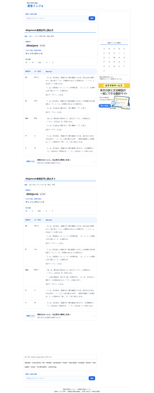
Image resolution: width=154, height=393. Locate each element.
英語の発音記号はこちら (106, 77)
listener (88, 363)
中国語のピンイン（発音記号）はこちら (111, 79)
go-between (57, 363)
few (43, 363)
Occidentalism (42, 367)
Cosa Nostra (36, 363)
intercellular (73, 363)
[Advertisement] (84, 4)
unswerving (52, 367)
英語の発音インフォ (69, 389)
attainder (28, 363)
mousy (33, 367)
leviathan (81, 363)
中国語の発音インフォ (84, 389)
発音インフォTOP (59, 391)
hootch (65, 363)
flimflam (49, 363)
